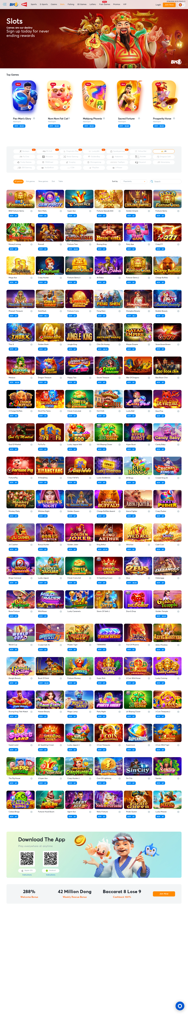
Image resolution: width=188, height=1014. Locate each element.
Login (158, 5)
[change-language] (181, 5)
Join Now (169, 5)
